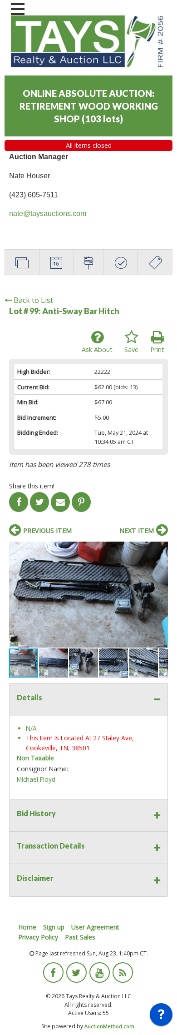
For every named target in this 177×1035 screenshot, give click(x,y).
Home (27, 927)
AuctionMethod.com (109, 1026)
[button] (159, 550)
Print (157, 349)
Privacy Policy (38, 937)
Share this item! (31, 486)
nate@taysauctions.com (47, 213)
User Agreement (95, 927)
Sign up (53, 927)
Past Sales (80, 937)
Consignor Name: (42, 768)
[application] (161, 1017)
